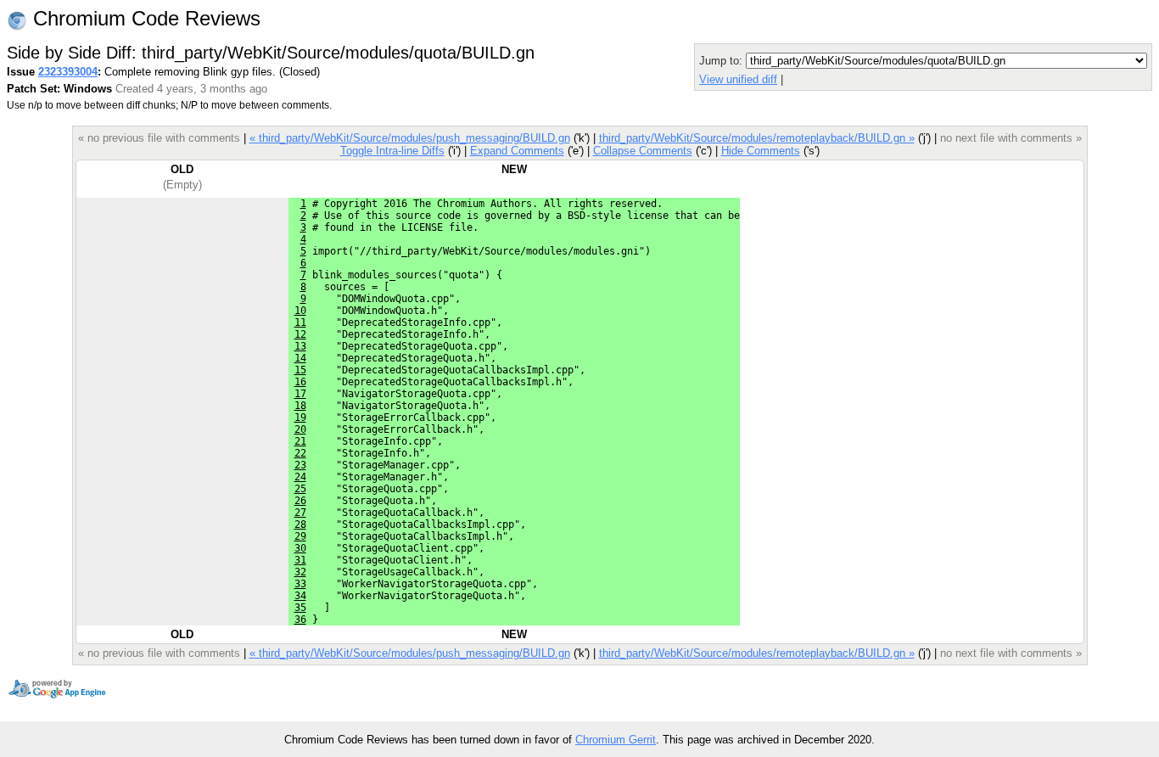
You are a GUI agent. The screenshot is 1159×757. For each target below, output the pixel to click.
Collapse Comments (642, 150)
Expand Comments (517, 150)
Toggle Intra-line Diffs (392, 150)
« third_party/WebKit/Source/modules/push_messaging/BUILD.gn (409, 138)
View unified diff (738, 79)
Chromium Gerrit (615, 739)
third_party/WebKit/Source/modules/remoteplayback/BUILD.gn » (757, 138)
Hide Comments (760, 150)
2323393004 (68, 71)
